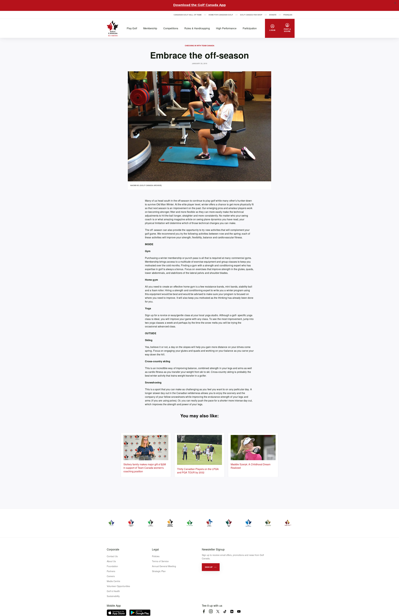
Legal (155, 549)
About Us (111, 561)
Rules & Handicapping (197, 28)
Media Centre (113, 581)
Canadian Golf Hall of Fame (188, 15)
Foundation (112, 566)
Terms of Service (160, 561)
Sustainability (113, 596)
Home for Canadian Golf (221, 15)
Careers (111, 576)
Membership (150, 28)
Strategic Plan (159, 571)
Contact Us (112, 556)
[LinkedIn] (232, 611)
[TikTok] (225, 611)
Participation (250, 28)
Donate (272, 15)
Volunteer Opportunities (118, 586)
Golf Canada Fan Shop (251, 15)
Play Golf (132, 28)
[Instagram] (211, 611)
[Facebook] (204, 611)
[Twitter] (218, 611)
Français (287, 15)
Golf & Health (113, 591)
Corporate (113, 549)
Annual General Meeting (164, 566)
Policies (155, 556)
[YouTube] (239, 611)
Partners (111, 571)
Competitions (170, 28)
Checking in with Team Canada (199, 45)
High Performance (226, 28)
